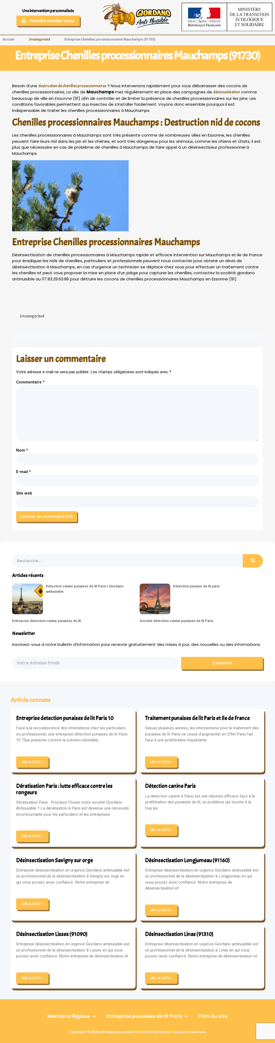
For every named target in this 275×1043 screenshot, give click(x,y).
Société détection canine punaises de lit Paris (176, 620)
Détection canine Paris (170, 785)
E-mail (23, 472)
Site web (24, 493)
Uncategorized (39, 39)
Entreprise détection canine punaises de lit (46, 620)
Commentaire (30, 382)
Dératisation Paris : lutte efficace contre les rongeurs (64, 789)
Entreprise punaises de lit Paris (144, 1016)
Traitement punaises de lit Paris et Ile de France (197, 718)
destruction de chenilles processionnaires (72, 86)
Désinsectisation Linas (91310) (179, 934)
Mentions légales (69, 1016)
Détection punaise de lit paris (196, 586)
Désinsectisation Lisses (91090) (52, 934)
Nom (22, 450)
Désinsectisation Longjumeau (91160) (187, 860)
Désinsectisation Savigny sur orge (54, 860)
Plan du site (212, 1016)
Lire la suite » (32, 762)
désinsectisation (226, 92)
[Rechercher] (253, 561)
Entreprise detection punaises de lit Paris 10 (65, 718)
